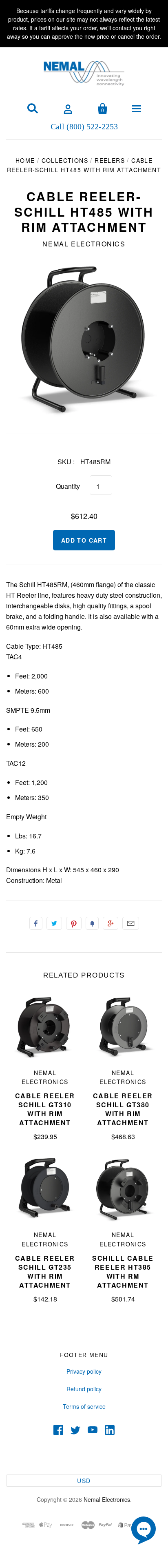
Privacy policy (84, 1371)
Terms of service (84, 1406)
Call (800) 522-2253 (84, 126)
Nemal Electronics (83, 243)
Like (35, 923)
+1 (110, 923)
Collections (65, 160)
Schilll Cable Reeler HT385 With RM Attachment (123, 1271)
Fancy (92, 923)
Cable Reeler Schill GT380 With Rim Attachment (123, 1109)
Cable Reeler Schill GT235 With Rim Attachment (45, 1271)
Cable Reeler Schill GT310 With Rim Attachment (45, 1109)
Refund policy (84, 1389)
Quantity (68, 486)
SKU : (66, 461)
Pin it (74, 923)
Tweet (54, 923)
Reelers (110, 160)
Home (25, 160)
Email (130, 923)
